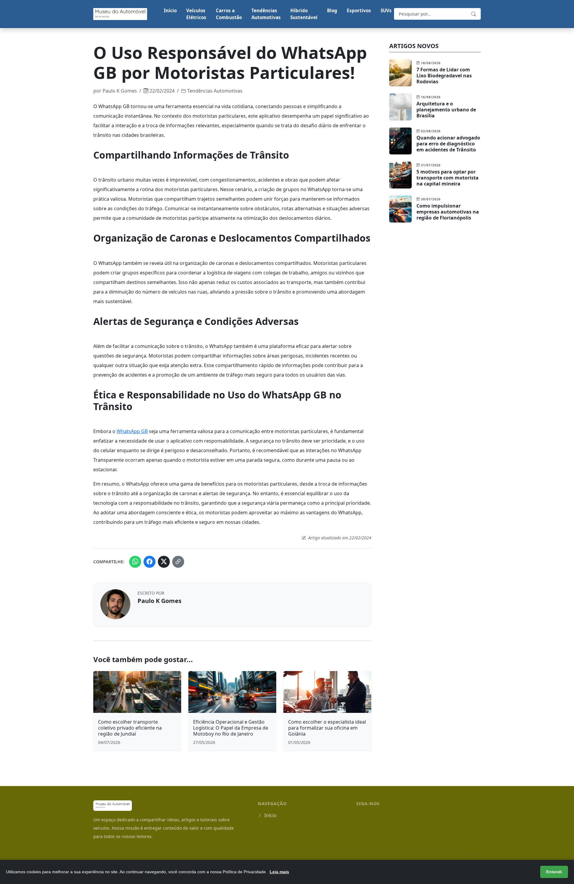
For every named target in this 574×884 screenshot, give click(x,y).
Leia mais (279, 871)
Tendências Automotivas (266, 13)
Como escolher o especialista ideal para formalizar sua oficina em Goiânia (327, 728)
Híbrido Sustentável (303, 13)
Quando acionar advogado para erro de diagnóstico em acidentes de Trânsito (448, 143)
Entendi (554, 871)
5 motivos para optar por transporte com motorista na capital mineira (447, 177)
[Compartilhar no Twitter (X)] (164, 562)
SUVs (386, 10)
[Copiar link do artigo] (178, 562)
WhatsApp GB (132, 431)
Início (170, 10)
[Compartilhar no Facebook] (149, 562)
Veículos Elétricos (196, 13)
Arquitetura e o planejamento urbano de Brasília (446, 109)
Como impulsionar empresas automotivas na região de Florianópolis (447, 211)
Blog (332, 10)
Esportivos (359, 10)
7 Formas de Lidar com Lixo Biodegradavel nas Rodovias (444, 75)
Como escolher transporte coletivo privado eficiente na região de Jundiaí (130, 728)
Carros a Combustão (229, 13)
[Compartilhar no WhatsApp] (135, 562)
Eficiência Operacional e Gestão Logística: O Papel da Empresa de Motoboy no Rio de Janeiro (230, 728)
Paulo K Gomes (120, 91)
